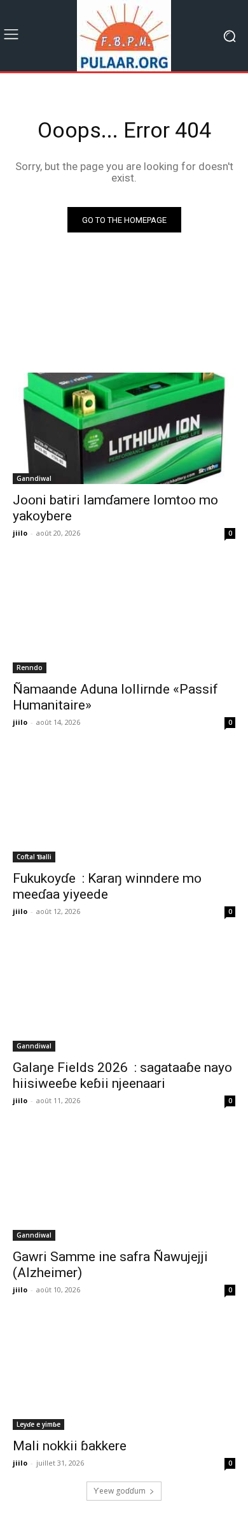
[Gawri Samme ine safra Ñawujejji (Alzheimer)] (124, 1185)
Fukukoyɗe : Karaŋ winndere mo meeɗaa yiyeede (107, 886)
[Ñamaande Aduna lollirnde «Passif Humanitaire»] (124, 617)
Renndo (30, 667)
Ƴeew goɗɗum (119, 1490)
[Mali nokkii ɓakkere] (124, 1374)
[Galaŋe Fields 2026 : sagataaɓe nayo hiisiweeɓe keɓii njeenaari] (124, 996)
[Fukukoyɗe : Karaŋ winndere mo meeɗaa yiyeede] (124, 806)
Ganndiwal (34, 478)
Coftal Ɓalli (34, 856)
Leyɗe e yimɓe (38, 1424)
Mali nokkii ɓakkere (70, 1445)
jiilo (20, 533)
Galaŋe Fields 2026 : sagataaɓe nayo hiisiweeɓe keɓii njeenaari (122, 1075)
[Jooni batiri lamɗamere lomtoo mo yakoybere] (124, 428)
